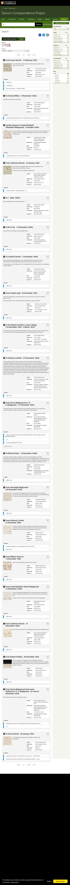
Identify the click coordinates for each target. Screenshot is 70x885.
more (66, 32)
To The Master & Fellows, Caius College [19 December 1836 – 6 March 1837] (22, 326)
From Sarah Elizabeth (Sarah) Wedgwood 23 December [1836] (23, 588)
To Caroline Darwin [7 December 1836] (22, 257)
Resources (55, 19)
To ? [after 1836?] (13, 198)
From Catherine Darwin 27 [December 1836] (17, 625)
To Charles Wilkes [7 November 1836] (21, 96)
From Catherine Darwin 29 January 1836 (22, 163)
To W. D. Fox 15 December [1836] (19, 227)
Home (2, 8)
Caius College (57, 52)
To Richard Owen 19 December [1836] (21, 453)
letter (55, 28)
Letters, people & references (9, 39)
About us (64, 19)
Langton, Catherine (58, 41)
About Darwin (11, 19)
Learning (47, 19)
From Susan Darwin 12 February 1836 (21, 60)
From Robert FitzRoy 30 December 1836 (22, 657)
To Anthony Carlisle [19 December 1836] (22, 358)
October (57, 78)
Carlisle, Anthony (58, 54)
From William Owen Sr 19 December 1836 (15, 558)
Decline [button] (49, 881)
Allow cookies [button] (60, 881)
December (57, 82)
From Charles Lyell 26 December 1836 (21, 293)
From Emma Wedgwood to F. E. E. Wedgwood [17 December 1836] (20, 404)
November (57, 80)
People (39, 19)
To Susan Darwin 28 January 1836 (20, 734)
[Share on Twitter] (43, 34)
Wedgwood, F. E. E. (58, 51)
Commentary (31, 19)
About (6, 8)
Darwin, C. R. (57, 34)
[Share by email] (47, 34)
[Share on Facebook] (39, 34)
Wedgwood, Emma (58, 38)
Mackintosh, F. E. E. (58, 49)
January (57, 75)
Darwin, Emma (57, 36)
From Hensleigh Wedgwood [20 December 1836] (17, 488)
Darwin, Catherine (58, 40)
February (57, 77)
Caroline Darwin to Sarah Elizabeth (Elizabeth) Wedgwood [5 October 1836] (22, 126)
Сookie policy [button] (14, 882)
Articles (21, 39)
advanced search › (47, 24)
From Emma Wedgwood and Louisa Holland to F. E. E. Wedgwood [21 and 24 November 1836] (22, 691)
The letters (21, 19)
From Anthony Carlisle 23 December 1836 (15, 521)
